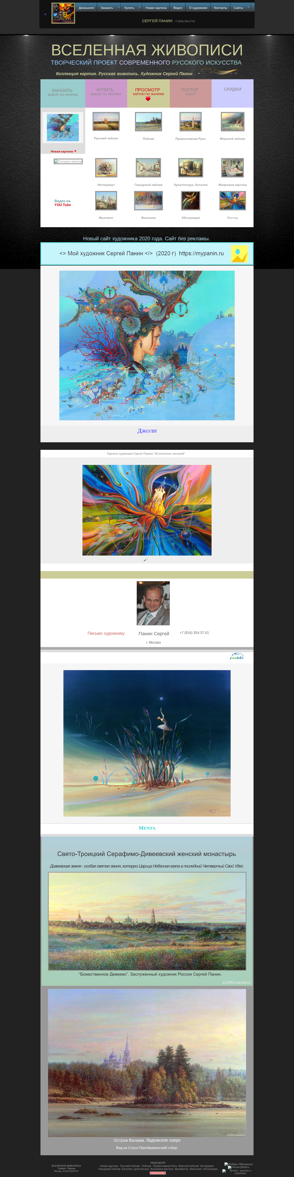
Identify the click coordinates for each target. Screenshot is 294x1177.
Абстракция (210, 1169)
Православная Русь (165, 1166)
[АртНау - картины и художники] (238, 1173)
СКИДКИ (232, 89)
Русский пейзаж (130, 1166)
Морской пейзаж (188, 1166)
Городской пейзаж (109, 1169)
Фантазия (196, 1169)
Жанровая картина (161, 1169)
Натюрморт (207, 1166)
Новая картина (109, 1166)
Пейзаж (146, 1166)
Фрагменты (182, 1169)
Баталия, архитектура (135, 1169)
